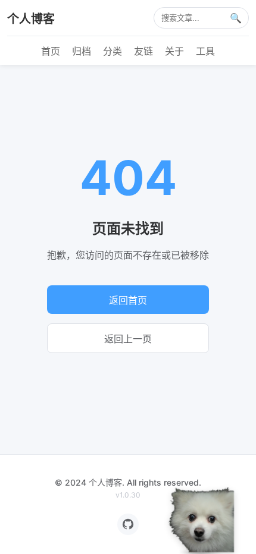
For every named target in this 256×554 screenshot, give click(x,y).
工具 (205, 51)
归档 (81, 51)
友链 (143, 51)
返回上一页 (128, 339)
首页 (50, 51)
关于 (174, 51)
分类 (112, 51)
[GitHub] (128, 524)
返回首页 (128, 300)
